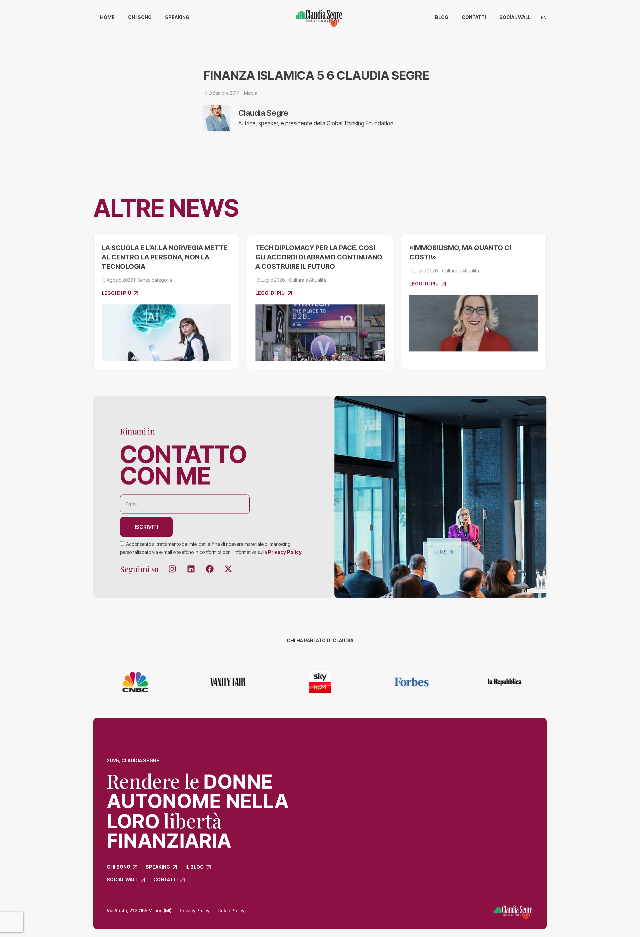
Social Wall (515, 17)
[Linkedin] (191, 569)
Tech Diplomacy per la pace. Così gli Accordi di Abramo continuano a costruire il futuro (318, 257)
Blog (441, 17)
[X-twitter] (228, 569)
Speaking (177, 17)
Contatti (474, 17)
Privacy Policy (285, 552)
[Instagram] (172, 569)
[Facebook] (209, 569)
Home (107, 17)
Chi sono (140, 17)
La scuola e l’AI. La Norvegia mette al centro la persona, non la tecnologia (165, 257)
